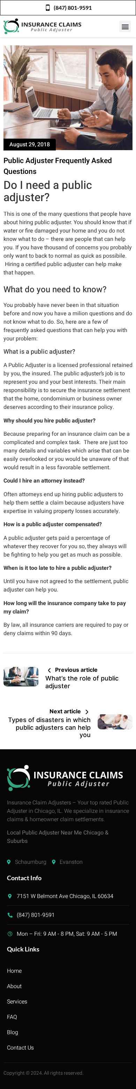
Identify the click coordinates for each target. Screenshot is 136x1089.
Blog (12, 1032)
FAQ (12, 1017)
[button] (125, 26)
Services (17, 1002)
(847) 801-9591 (73, 7)
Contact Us (20, 1048)
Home (14, 971)
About (14, 986)
